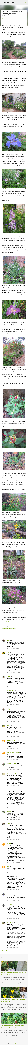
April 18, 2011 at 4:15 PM (13, 769)
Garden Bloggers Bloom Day (9, 628)
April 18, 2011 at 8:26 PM (13, 785)
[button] (2, 18)
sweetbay (9, 811)
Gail (8, 652)
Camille (8, 725)
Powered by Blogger (15, 1043)
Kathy (8, 676)
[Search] (26, 2)
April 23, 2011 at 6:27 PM (13, 918)
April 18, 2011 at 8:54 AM (13, 748)
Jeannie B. (9, 893)
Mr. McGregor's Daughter (13, 773)
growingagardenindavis (13, 752)
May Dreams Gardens (11, 621)
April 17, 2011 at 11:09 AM (13, 648)
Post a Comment (6, 950)
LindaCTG (9, 904)
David (8, 823)
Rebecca (9, 843)
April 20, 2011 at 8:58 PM (13, 889)
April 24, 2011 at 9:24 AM (13, 947)
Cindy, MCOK (10, 922)
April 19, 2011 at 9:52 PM (13, 839)
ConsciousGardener (12, 763)
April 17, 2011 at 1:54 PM (13, 705)
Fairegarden (10, 690)
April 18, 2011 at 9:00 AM (13, 759)
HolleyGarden (10, 709)
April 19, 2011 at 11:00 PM (13, 862)
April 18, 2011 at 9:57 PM (13, 807)
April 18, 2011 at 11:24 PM (13, 819)
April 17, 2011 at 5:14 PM (13, 736)
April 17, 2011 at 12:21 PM (13, 672)
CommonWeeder (11, 740)
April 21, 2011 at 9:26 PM (13, 900)
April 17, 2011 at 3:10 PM (13, 721)
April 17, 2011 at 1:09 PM (13, 686)
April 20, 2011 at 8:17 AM (13, 872)
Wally (8, 866)
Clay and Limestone (9, 189)
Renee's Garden (7, 243)
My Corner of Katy (9, 2)
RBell (8, 640)
